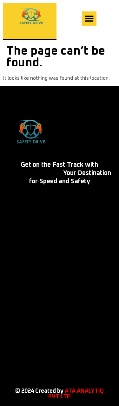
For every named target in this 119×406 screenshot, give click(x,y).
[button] (89, 18)
